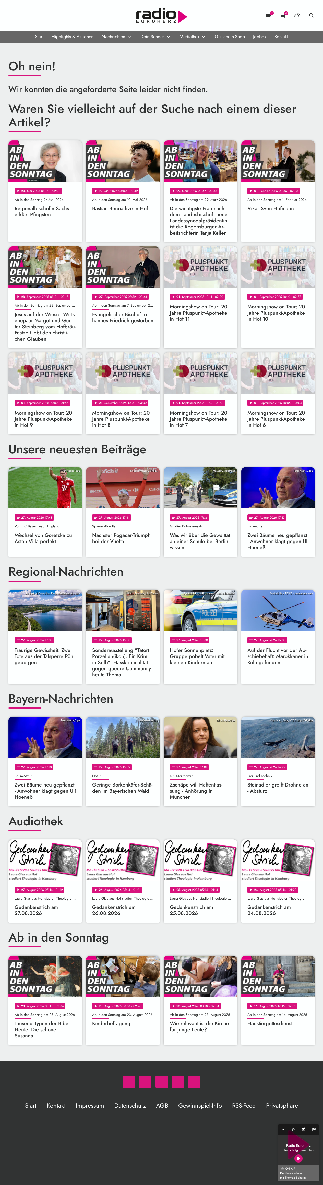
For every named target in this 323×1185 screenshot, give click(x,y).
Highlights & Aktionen (72, 36)
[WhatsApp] (13, 15)
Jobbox (259, 36)
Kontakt (281, 36)
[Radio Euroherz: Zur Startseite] (161, 15)
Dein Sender (152, 36)
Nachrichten (113, 36)
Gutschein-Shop (230, 36)
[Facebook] (24, 15)
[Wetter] (297, 15)
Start (39, 36)
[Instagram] (34, 15)
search (311, 15)
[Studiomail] (44, 15)
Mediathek (189, 36)
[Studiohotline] (54, 15)
